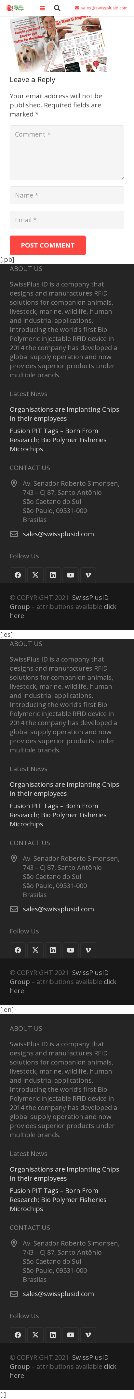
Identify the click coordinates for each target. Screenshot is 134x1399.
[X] (35, 575)
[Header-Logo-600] (15, 8)
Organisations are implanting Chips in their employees (64, 414)
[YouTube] (70, 575)
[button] (42, 8)
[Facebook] (18, 575)
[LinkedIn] (53, 575)
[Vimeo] (88, 575)
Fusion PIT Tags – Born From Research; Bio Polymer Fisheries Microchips (58, 439)
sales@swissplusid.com (58, 533)
